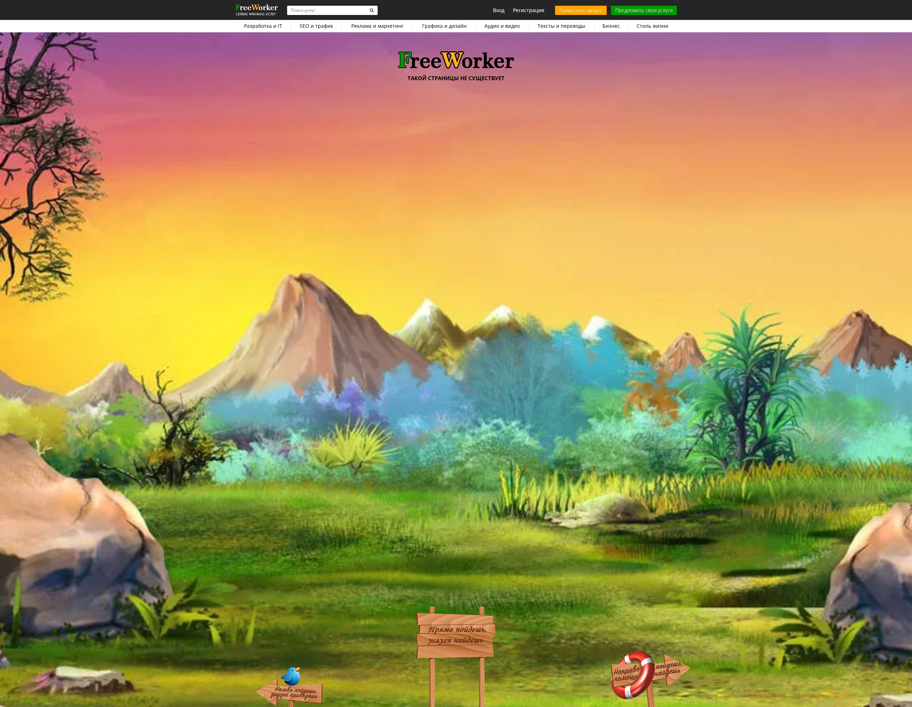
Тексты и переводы (561, 25)
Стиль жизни (652, 25)
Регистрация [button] (528, 10)
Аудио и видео (502, 25)
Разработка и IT (263, 25)
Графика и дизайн (444, 25)
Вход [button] (498, 10)
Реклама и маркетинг (377, 25)
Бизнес (611, 25)
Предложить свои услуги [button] (644, 10)
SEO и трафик (316, 25)
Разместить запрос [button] (580, 10)
